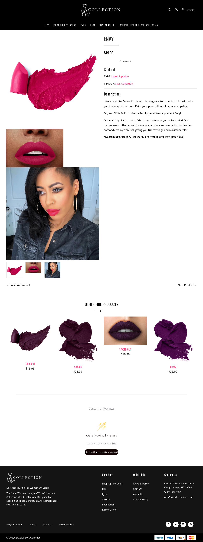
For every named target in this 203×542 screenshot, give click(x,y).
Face (92, 25)
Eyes (83, 25)
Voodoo (78, 367)
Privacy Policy (140, 499)
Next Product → (187, 285)
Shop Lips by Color (65, 25)
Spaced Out (125, 349)
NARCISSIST (121, 113)
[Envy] (52, 38)
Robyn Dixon (109, 509)
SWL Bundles (107, 25)
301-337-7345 (174, 492)
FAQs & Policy (141, 483)
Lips (47, 25)
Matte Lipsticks (120, 76)
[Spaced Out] (125, 318)
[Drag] (172, 318)
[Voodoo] (77, 318)
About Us (138, 494)
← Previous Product (18, 285)
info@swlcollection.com (180, 497)
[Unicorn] (30, 318)
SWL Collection (124, 83)
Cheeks (106, 499)
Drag (173, 367)
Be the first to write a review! (101, 452)
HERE (179, 136)
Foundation (108, 504)
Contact (137, 488)
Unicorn (30, 364)
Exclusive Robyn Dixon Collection (138, 25)
